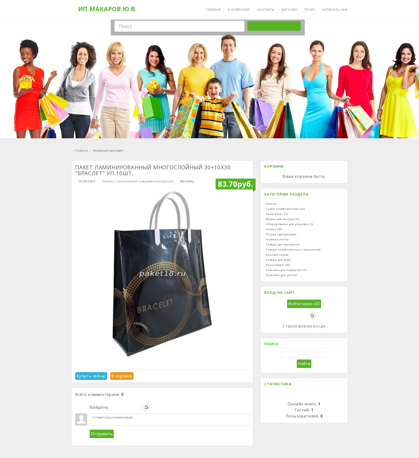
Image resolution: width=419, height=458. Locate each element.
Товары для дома (278, 260)
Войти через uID (304, 303)
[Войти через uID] (113, 407)
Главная (81, 150)
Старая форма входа (304, 326)
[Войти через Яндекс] (138, 407)
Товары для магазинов (282, 244)
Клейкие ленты (277, 239)
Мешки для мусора (283, 219)
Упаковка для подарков (286, 270)
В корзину (121, 376)
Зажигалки (277, 214)
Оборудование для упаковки (289, 224)
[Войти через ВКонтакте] (121, 407)
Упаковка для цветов (281, 275)
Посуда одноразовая (281, 234)
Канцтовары (278, 265)
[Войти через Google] (146, 407)
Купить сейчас (91, 376)
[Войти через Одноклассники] (154, 407)
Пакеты (271, 203)
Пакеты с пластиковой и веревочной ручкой (138, 181)
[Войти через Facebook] (130, 407)
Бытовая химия (277, 254)
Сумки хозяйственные (285, 209)
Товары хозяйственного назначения (293, 249)
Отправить (102, 433)
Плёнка (274, 229)
